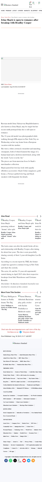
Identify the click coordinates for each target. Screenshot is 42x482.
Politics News (14, 436)
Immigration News (19, 426)
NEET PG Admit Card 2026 (18, 381)
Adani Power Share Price (9, 358)
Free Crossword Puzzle (9, 416)
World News (29, 430)
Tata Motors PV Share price (10, 361)
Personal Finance (7, 430)
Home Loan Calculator (22, 402)
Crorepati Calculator (23, 395)
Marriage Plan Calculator (26, 405)
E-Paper (20, 10)
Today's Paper (7, 441)
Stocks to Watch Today (21, 372)
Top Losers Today (21, 378)
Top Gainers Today (34, 378)
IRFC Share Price (23, 358)
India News (8, 17)
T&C (21, 441)
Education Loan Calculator (10, 405)
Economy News (33, 433)
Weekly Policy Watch (8, 375)
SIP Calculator (17, 399)
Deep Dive (6, 381)
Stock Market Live (8, 372)
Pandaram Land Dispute (33, 385)
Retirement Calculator (29, 399)
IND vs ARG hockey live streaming (25, 375)
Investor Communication (17, 445)
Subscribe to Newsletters (23, 412)
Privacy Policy (29, 441)
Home (3, 10)
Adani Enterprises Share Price (27, 355)
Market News (25, 423)
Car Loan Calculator (8, 402)
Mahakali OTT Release (23, 388)
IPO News (33, 423)
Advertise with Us (24, 448)
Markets (27, 10)
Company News (16, 423)
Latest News (6, 423)
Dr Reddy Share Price (9, 364)
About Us (15, 441)
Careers (5, 451)
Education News (7, 433)
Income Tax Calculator (9, 395)
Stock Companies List (8, 412)
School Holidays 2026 (9, 388)
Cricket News (29, 426)
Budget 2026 (23, 436)
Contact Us (14, 448)
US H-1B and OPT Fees (34, 381)
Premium (8, 10)
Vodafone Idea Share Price (24, 364)
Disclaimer (6, 445)
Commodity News (7, 426)
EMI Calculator (7, 399)
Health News (23, 433)
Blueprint (34, 10)
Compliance (6, 448)
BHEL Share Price (25, 361)
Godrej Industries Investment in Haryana (14, 385)
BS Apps (12, 451)
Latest (14, 10)
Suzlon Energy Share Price (10, 355)
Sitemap (33, 448)
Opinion (16, 433)
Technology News (18, 430)
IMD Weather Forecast (9, 378)
